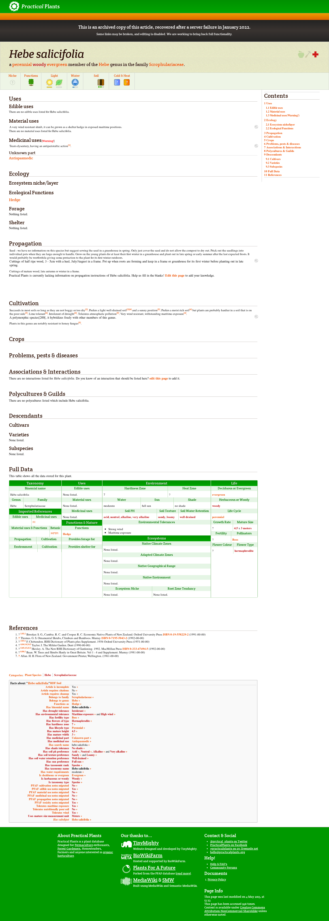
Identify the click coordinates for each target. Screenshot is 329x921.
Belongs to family (59, 697)
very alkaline (140, 517)
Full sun (76, 761)
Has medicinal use (58, 741)
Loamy (91, 755)
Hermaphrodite (81, 721)
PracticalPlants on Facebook (228, 845)
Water (75, 76)
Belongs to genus (59, 700)
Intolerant (77, 711)
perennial (22, 64)
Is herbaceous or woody (55, 778)
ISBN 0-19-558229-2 (176, 634)
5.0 (21, 647)
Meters (76, 816)
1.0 (21, 633)
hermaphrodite (244, 550)
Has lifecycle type (59, 728)
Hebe (104, 64)
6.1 (24, 651)
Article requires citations (55, 690)
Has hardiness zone (57, 724)
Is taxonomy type (59, 782)
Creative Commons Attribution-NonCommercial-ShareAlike (234, 909)
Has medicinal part (58, 738)
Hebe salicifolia (38, 683)
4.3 (29, 644)
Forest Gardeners (69, 849)
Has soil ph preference (56, 751)
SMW (168, 880)
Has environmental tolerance (52, 714)
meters (247, 528)
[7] (54, 533)
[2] (86, 309)
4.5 (236, 528)
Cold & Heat (122, 76)
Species (76, 765)
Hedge (14, 199)
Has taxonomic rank (57, 765)
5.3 (29, 647)
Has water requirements (55, 772)
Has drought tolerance (56, 711)
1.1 (24, 633)
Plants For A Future (154, 867)
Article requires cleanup (55, 694)
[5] (159, 309)
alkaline (126, 517)
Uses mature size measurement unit (48, 816)
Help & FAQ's (218, 864)
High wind (107, 714)
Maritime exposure (83, 714)
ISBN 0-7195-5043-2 (114, 638)
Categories (16, 675)
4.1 (24, 644)
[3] (128, 309)
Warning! (48, 141)
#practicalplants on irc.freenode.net (234, 849)
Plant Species (33, 675)
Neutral (85, 751)
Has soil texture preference (53, 755)
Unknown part (80, 738)
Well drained (79, 758)
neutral (115, 517)
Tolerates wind (60, 812)
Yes (74, 789)
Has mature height (58, 731)
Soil (96, 76)
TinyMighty (146, 843)
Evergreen (77, 775)
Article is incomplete (57, 687)
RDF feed (55, 683)
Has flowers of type (57, 721)
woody (39, 64)
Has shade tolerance (57, 748)
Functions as (61, 704)
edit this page (159, 378)
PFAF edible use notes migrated (50, 789)
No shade (77, 748)
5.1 (24, 647)
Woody (76, 778)
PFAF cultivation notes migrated (50, 785)
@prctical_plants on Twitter (229, 841)
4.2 (27, 644)
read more (183, 873)
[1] (69, 145)
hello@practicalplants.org (227, 852)
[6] (46, 312)
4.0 (21, 644)
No (73, 785)
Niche (13, 76)
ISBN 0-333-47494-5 (135, 648)
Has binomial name (57, 707)
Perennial (77, 728)
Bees (235, 539)
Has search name (59, 745)
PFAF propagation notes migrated (49, 799)
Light (54, 76)
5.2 (27, 647)
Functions (31, 76)
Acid (74, 751)
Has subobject (61, 819)
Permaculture (84, 845)
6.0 (21, 651)
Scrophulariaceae (166, 64)
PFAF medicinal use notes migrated (48, 795)
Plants (40, 6)
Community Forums (223, 868)
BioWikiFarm (147, 855)
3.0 (21, 640)
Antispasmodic (80, 741)
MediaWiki (145, 880)
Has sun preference (57, 761)
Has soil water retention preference (49, 758)
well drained (187, 517)
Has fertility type (59, 717)
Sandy (75, 755)
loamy (171, 517)
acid (106, 517)
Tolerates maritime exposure (52, 806)
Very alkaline (117, 751)
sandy (161, 517)
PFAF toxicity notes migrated (52, 802)
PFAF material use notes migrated (49, 792)
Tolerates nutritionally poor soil (51, 809)
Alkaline (98, 751)
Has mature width (58, 734)
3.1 (24, 640)
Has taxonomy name (57, 768)
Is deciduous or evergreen (54, 775)
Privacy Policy (217, 879)
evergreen (57, 64)
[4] (130, 309)
